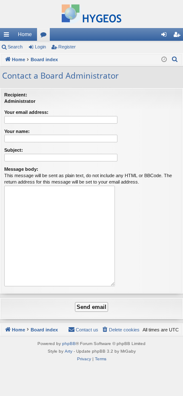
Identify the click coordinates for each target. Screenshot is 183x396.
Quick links (8, 36)
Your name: (17, 131)
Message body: (21, 169)
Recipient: (15, 94)
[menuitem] (175, 59)
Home (25, 34)
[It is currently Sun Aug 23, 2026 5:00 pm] (164, 60)
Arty (68, 351)
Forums (45, 36)
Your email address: (26, 112)
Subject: (13, 150)
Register (67, 46)
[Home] (91, 14)
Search (15, 46)
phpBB (69, 343)
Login (40, 46)
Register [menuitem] (178, 36)
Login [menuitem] (165, 36)
